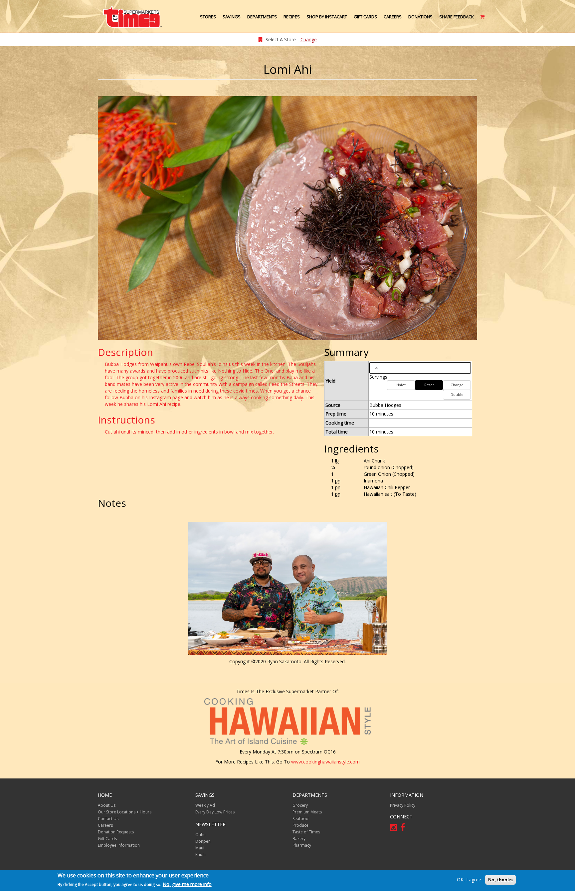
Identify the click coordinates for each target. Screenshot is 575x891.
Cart (482, 19)
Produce (300, 825)
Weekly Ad (205, 805)
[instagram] (395, 828)
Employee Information (119, 845)
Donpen (203, 841)
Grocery (300, 805)
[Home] (135, 17)
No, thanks (500, 879)
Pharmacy (301, 845)
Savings (232, 17)
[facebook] (404, 828)
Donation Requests (116, 832)
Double (457, 394)
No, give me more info (187, 884)
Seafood (300, 818)
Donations (420, 17)
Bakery (298, 838)
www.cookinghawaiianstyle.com (325, 761)
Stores (208, 17)
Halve (401, 385)
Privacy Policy (402, 805)
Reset (429, 385)
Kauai (200, 854)
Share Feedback (456, 17)
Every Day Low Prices (215, 812)
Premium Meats (307, 812)
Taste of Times (306, 832)
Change (308, 39)
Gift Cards (365, 17)
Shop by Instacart (326, 17)
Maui (199, 848)
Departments (262, 17)
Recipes (292, 17)
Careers (393, 17)
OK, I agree (469, 879)
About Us (106, 805)
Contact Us (108, 818)
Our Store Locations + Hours (124, 812)
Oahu (200, 834)
